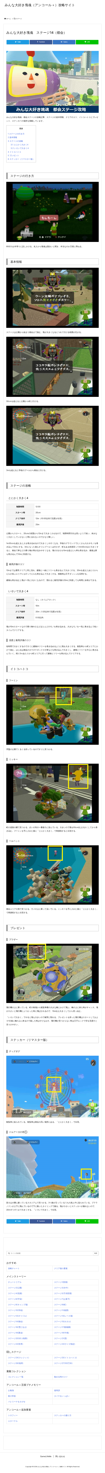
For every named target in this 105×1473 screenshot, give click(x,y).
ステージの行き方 (16, 134)
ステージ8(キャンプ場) (18, 1305)
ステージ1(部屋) (61, 1282)
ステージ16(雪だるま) (17, 1327)
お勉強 (11, 1390)
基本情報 (12, 137)
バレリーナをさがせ (16, 1402)
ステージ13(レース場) (63, 1316)
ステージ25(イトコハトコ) (65, 1357)
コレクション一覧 (15, 1377)
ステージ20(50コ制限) (17, 1338)
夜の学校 (12, 1396)
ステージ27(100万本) (63, 1363)
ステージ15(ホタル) (62, 1321)
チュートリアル (14, 1282)
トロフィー (13, 1415)
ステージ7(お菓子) (62, 1299)
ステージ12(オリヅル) (17, 1316)
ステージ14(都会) (15, 1321)
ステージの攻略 (15, 141)
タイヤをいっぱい (61, 1396)
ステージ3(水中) (61, 1288)
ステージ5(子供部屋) (63, 1293)
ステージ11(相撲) (61, 1310)
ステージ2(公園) (15, 1288)
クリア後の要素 (61, 1268)
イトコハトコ (14, 152)
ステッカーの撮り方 (62, 1415)
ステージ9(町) (60, 1305)
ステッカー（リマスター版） (21, 159)
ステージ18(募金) (15, 1333)
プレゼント (13, 155)
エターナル (13, 1421)
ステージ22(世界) (15, 1344)
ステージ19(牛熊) (61, 1333)
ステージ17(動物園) (62, 1327)
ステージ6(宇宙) (15, 1299)
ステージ (19, 19)
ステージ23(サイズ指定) (64, 1344)
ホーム (8, 19)
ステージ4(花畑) (15, 1293)
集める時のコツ (61, 1377)
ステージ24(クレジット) (18, 1357)
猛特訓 (57, 1390)
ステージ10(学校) (15, 1310)
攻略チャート (14, 1268)
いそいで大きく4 (20, 148)
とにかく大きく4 (19, 145)
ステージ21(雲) (60, 1338)
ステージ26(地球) (15, 1363)
